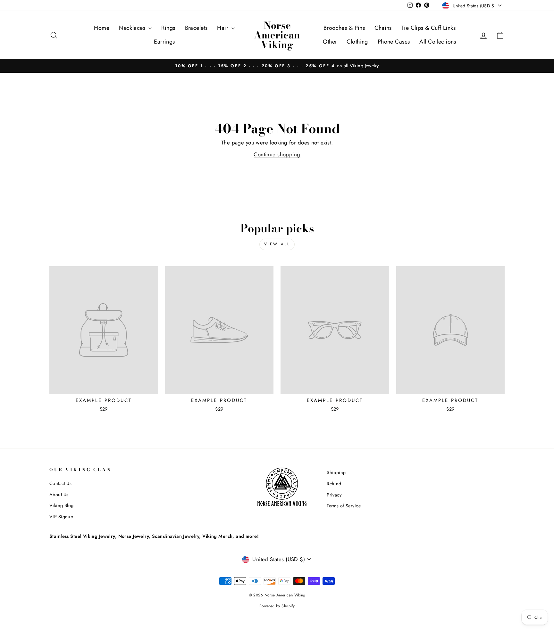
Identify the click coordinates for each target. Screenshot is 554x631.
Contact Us (60, 483)
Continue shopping (277, 154)
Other (330, 41)
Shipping (336, 472)
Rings (168, 28)
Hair (223, 28)
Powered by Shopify (277, 606)
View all (277, 244)
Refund (334, 483)
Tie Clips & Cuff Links (428, 28)
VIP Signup (61, 516)
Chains (383, 28)
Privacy (334, 495)
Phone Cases (394, 41)
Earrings (164, 41)
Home (101, 28)
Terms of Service (344, 506)
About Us (58, 494)
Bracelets (196, 28)
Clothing (357, 41)
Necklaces (133, 28)
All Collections (437, 41)
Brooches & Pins (344, 28)
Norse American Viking (277, 35)
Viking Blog (61, 505)
